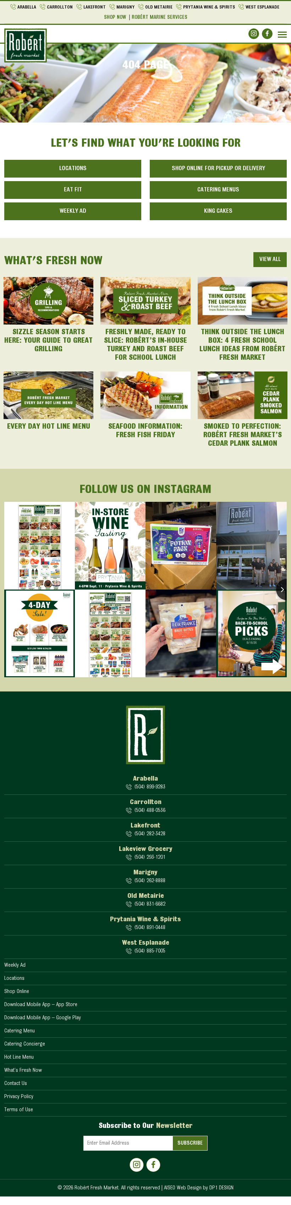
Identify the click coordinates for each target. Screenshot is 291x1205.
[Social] (253, 33)
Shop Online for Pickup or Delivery (218, 168)
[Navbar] (282, 34)
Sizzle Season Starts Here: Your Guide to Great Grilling (48, 341)
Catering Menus (218, 190)
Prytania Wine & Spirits (209, 7)
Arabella (26, 7)
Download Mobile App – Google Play (42, 1018)
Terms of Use (18, 1110)
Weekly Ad (73, 211)
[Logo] (25, 45)
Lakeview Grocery (145, 849)
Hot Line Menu (19, 1057)
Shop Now (115, 17)
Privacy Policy (18, 1097)
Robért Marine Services (159, 17)
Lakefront (94, 7)
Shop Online (16, 991)
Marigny (125, 7)
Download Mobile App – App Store (40, 1005)
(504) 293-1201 (149, 857)
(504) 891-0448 (149, 927)
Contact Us (15, 1083)
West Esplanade (262, 7)
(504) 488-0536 (149, 810)
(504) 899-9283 (149, 787)
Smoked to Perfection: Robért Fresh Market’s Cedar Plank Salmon (242, 435)
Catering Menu (19, 1031)
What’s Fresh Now (23, 1070)
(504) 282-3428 (149, 834)
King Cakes (218, 211)
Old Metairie (158, 7)
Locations (73, 168)
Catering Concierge (24, 1044)
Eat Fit (73, 190)
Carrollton (60, 7)
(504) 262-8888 (149, 881)
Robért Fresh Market (97, 1188)
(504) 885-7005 (149, 951)
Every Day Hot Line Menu (48, 427)
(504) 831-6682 (149, 904)
